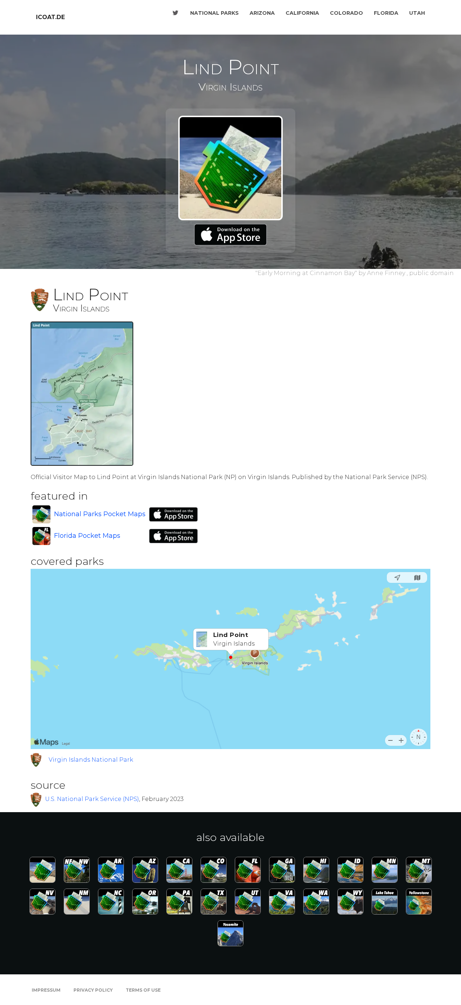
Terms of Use (143, 990)
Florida (386, 13)
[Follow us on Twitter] (175, 13)
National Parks (214, 13)
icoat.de (50, 17)
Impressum (46, 990)
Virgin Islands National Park (91, 759)
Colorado (346, 13)
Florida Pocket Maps (87, 536)
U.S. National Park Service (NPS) (92, 799)
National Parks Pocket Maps (100, 514)
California (302, 13)
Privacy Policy (93, 990)
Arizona (262, 13)
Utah (417, 13)
